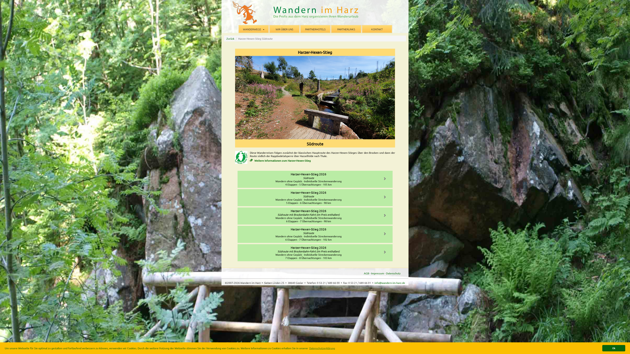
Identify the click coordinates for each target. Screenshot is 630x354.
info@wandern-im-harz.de (390, 282)
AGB (366, 273)
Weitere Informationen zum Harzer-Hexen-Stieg (282, 160)
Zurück (230, 38)
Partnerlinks (346, 29)
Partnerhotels (315, 29)
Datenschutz (393, 273)
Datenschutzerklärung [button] (322, 348)
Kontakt (377, 29)
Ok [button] (613, 348)
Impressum (377, 273)
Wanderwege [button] (252, 29)
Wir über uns (284, 29)
